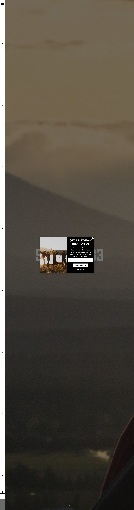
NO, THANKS (80, 269)
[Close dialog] (93, 238)
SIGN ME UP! (80, 265)
